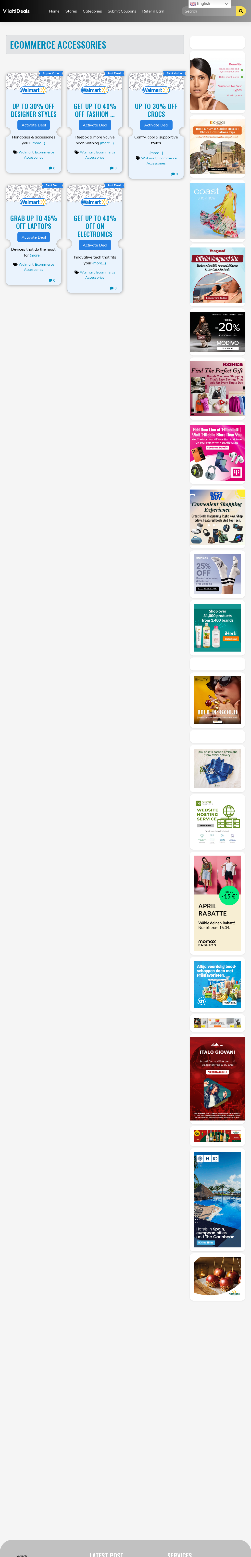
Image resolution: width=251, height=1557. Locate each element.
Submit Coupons (122, 11)
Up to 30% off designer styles (34, 110)
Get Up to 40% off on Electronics (95, 226)
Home (54, 11)
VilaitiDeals (16, 11)
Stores (71, 11)
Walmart (26, 152)
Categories (92, 11)
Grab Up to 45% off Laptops (33, 222)
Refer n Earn (153, 11)
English (203, 3)
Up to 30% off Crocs (156, 110)
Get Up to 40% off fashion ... (95, 110)
